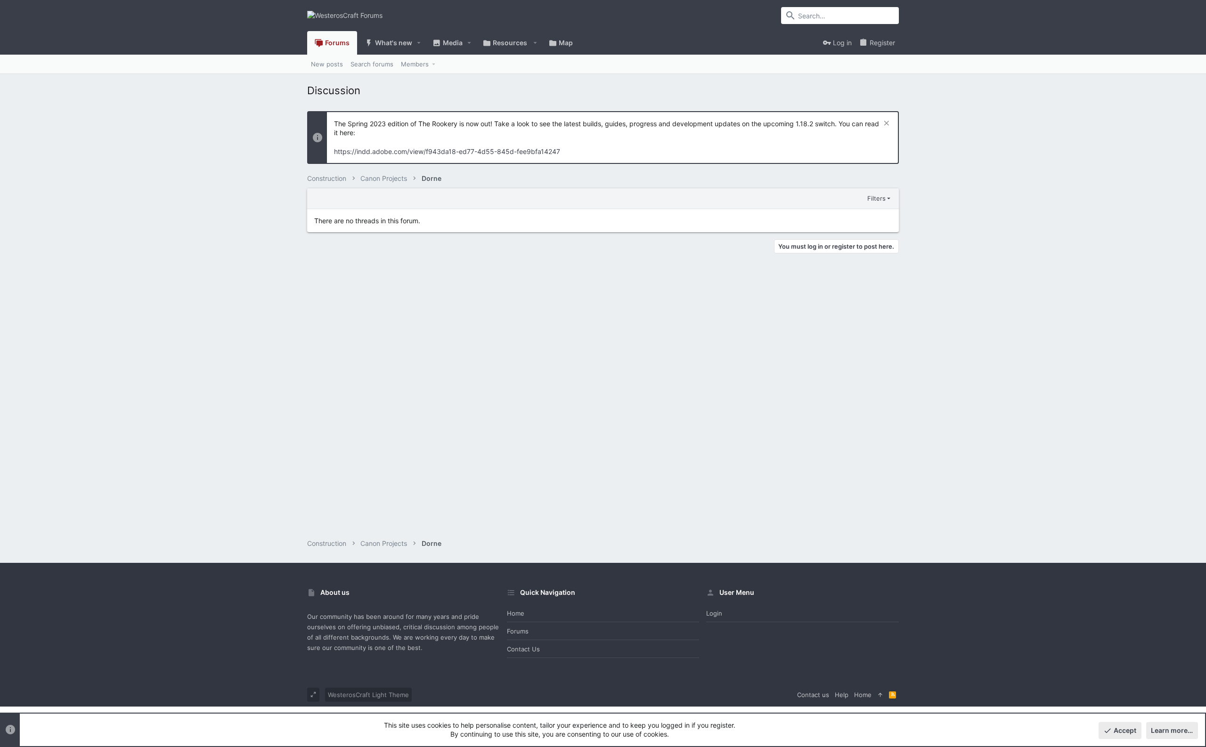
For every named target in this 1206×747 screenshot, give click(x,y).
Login (714, 613)
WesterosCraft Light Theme (368, 694)
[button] (419, 43)
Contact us (523, 649)
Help (841, 694)
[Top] (880, 695)
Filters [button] (876, 198)
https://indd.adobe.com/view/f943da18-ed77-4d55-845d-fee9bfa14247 (447, 151)
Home (515, 613)
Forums (518, 631)
